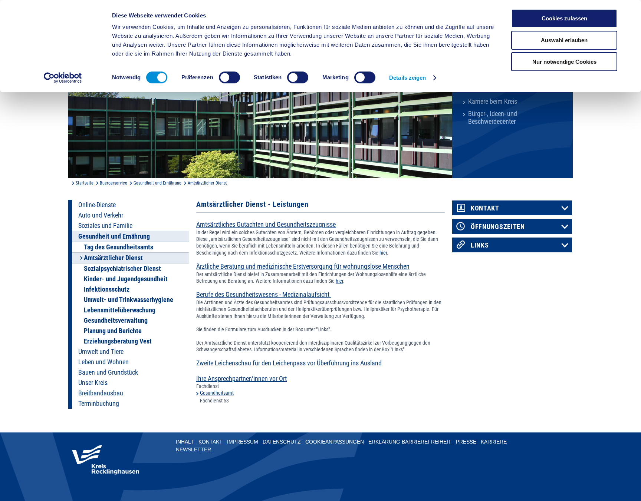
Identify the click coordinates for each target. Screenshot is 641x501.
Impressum (242, 442)
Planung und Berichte (113, 331)
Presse (466, 442)
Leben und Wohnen (103, 362)
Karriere (494, 442)
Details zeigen (407, 77)
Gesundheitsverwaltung (116, 320)
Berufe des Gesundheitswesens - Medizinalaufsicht (263, 294)
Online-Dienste (97, 205)
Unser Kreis (93, 382)
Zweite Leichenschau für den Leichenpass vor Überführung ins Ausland (289, 363)
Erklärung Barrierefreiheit (409, 442)
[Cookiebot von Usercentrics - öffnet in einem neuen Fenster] (62, 77)
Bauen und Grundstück (108, 372)
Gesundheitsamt (217, 393)
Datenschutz (282, 442)
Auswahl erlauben (564, 40)
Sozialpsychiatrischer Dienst (122, 268)
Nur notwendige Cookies (564, 62)
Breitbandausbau (100, 393)
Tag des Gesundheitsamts (118, 247)
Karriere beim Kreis (492, 101)
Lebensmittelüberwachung (119, 310)
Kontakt (485, 208)
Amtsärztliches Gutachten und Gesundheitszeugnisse (266, 224)
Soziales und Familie (105, 225)
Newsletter (193, 449)
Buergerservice (113, 183)
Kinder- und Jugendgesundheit (126, 279)
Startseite (84, 183)
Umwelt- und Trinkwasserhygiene (128, 299)
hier (383, 253)
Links (480, 245)
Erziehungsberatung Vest (118, 341)
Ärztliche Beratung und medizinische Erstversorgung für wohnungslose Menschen (303, 266)
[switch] (229, 77)
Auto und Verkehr (100, 215)
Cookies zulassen (564, 18)
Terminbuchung (98, 403)
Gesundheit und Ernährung (157, 183)
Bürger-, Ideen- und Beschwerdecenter (492, 117)
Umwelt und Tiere (101, 351)
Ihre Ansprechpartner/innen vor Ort (241, 378)
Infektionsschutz (106, 289)
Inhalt (185, 442)
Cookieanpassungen (334, 442)
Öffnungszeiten (498, 226)
